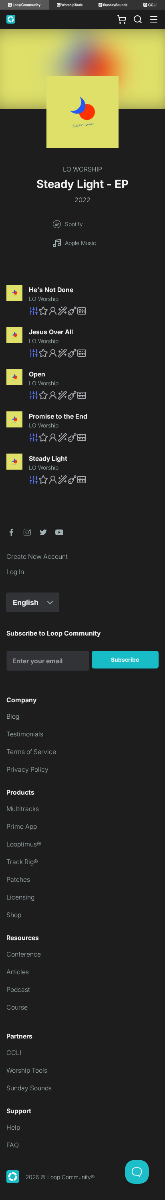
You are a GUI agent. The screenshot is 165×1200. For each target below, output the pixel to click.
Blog (12, 716)
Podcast (18, 989)
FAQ (12, 1145)
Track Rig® (22, 862)
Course (17, 1007)
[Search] (138, 19)
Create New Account (37, 556)
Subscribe (125, 659)
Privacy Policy (27, 769)
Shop (13, 915)
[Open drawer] (154, 19)
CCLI (13, 1053)
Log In (15, 572)
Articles (17, 972)
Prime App (21, 826)
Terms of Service (31, 752)
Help (13, 1127)
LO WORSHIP (82, 169)
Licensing (20, 897)
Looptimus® (23, 844)
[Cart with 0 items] (122, 19)
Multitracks (22, 809)
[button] (94, 311)
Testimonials (24, 734)
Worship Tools (26, 1070)
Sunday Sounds (29, 1088)
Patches (18, 879)
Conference (23, 954)
